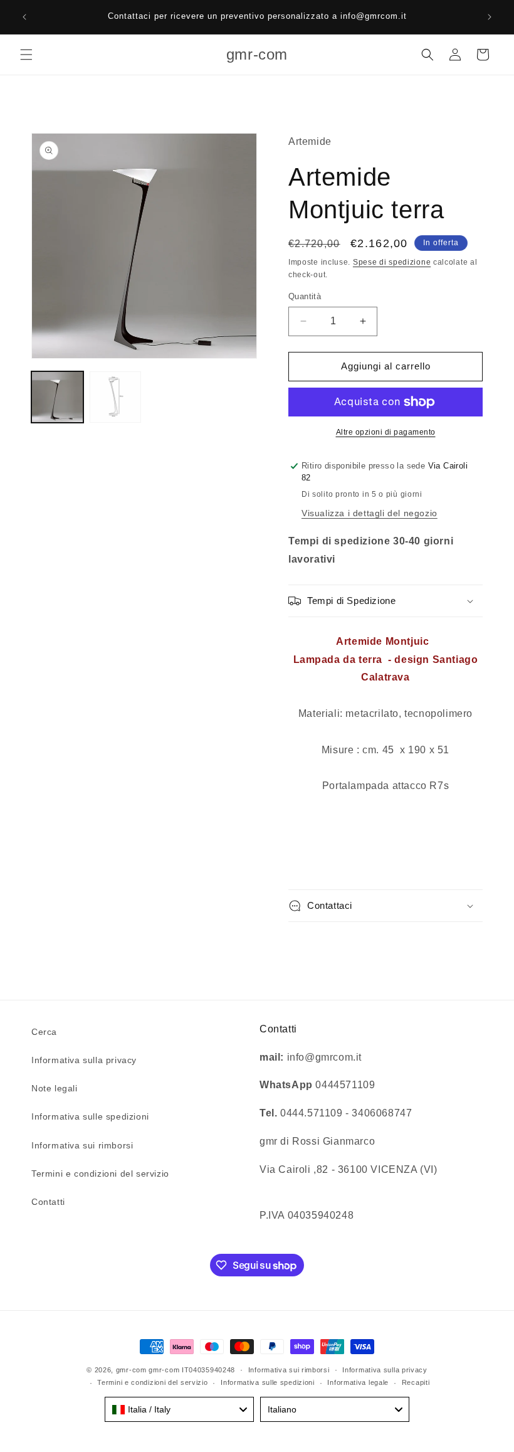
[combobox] (179, 1409)
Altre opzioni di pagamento (386, 432)
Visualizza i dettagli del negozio (370, 513)
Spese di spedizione (392, 262)
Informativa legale (358, 1382)
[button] (26, 54)
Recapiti (416, 1382)
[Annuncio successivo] (489, 17)
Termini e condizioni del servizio (100, 1173)
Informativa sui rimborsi (82, 1145)
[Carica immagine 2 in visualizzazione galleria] (116, 397)
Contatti (48, 1202)
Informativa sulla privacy (84, 1060)
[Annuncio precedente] (24, 17)
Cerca (44, 1032)
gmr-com (131, 1370)
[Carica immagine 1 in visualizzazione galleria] (57, 397)
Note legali (54, 1088)
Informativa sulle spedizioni (90, 1116)
